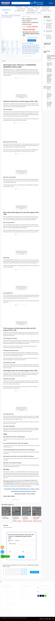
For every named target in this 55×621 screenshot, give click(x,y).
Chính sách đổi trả (23, 587)
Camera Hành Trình (21, 9)
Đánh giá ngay (34, 572)
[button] (51, 3)
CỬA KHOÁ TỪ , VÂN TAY (46, 10)
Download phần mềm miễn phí (49, 87)
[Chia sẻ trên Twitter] (25, 56)
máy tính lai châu (27, 51)
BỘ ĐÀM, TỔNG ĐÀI (30, 12)
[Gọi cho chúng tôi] (45, 596)
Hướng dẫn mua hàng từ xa (25, 599)
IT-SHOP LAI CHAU (11, 618)
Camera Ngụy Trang (35, 7)
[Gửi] (31, 3)
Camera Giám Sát (45, 7)
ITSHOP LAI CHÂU (10, 483)
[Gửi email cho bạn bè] (27, 56)
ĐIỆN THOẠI (30, 9)
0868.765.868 (8, 608)
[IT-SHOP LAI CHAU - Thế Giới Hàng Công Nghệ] (5, 3)
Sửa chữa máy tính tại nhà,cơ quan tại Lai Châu (49, 70)
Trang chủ (24, 16)
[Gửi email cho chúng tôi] (43, 596)
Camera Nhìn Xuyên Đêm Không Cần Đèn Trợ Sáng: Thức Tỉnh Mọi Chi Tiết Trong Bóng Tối (49, 78)
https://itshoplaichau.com (10, 612)
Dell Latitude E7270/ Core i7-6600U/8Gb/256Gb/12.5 (36, 518)
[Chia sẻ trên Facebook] (23, 56)
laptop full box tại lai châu (30, 49)
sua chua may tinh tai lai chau (29, 53)
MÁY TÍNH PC (19, 7)
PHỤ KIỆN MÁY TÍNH (19, 10)
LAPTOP (26, 7)
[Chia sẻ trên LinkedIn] (30, 56)
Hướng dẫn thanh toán (24, 595)
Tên (10, 551)
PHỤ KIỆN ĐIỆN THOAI (32, 10)
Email (23, 551)
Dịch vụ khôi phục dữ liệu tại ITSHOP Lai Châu (49, 104)
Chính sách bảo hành (24, 589)
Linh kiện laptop (45, 9)
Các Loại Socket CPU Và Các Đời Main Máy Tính (49, 95)
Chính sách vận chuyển (24, 593)
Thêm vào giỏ (31, 40)
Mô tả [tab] (4, 61)
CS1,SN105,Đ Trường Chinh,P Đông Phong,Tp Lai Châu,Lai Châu (21, 489)
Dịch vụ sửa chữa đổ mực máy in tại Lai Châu (49, 64)
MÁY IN (37, 9)
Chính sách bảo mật (24, 591)
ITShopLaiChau (24, 618)
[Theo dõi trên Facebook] (38, 596)
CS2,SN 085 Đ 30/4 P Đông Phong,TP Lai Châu (23, 491)
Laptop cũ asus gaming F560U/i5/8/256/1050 (6, 518)
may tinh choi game (28, 50)
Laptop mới (31, 43)
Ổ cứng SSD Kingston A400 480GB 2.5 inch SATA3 (16, 518)
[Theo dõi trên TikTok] (41, 596)
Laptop (28, 16)
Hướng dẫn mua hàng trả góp (25, 597)
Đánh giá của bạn (10, 541)
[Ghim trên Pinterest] (28, 56)
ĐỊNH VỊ (39, 12)
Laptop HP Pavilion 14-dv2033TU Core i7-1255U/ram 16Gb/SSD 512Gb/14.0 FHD (26, 518)
